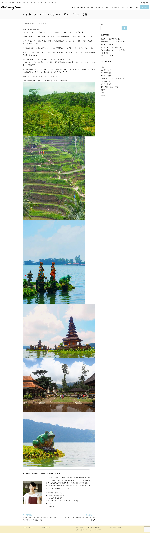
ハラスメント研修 (107, 56)
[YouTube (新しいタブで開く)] (147, 3)
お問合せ (78, 530)
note (49, 503)
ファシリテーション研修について (112, 47)
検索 (102, 24)
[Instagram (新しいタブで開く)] (144, 3)
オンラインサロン (111, 527)
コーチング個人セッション (56, 495)
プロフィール (83, 527)
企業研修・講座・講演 (55, 493)
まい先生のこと (106, 70)
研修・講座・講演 (92, 527)
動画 (102, 92)
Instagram (51, 506)
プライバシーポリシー (87, 530)
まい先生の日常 (106, 73)
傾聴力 (103, 90)
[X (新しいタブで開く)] (141, 3)
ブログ (119, 527)
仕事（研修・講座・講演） (110, 87)
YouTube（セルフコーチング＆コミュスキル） (63, 501)
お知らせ (104, 67)
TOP (77, 527)
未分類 (103, 95)
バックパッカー (43, 24)
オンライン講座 (106, 76)
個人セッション (102, 527)
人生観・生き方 (106, 84)
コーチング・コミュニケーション (112, 78)
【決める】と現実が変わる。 (111, 39)
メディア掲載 (98, 530)
